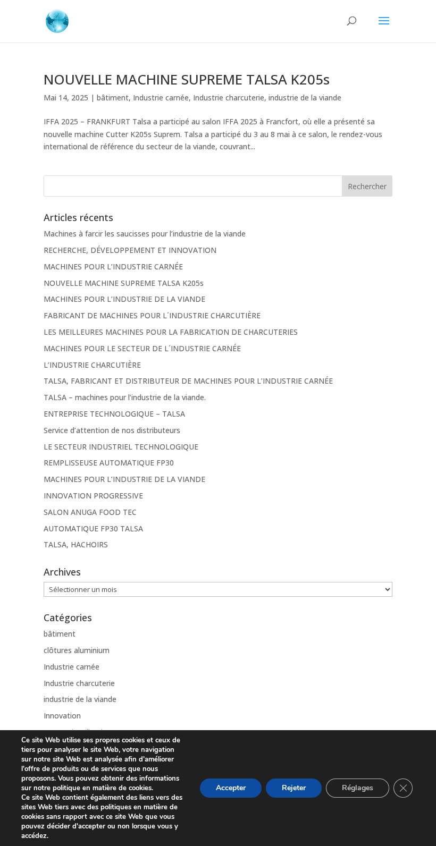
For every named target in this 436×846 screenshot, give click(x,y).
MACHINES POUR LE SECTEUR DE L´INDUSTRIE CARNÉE (142, 348)
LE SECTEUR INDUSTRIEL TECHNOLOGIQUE (121, 447)
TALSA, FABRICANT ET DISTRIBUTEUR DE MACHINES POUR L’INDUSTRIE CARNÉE (188, 381)
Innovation (62, 715)
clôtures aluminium (77, 650)
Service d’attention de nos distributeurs (112, 430)
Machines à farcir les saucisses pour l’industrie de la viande (145, 234)
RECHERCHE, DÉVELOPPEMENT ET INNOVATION (130, 250)
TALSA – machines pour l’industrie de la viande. (125, 397)
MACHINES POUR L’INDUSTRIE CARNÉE (113, 266)
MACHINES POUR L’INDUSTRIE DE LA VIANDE (124, 299)
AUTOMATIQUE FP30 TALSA (93, 528)
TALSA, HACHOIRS (76, 544)
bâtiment (113, 97)
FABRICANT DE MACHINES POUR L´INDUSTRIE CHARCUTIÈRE (152, 315)
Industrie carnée (161, 97)
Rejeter (294, 788)
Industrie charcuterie (228, 97)
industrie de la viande (305, 97)
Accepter (231, 788)
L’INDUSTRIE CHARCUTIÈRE (92, 365)
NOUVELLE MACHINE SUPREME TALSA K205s (187, 79)
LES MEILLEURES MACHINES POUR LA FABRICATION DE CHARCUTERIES (171, 332)
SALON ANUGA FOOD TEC (90, 512)
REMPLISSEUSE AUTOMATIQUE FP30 (109, 463)
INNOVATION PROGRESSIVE (93, 495)
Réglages (357, 788)
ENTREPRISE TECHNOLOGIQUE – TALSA (114, 414)
